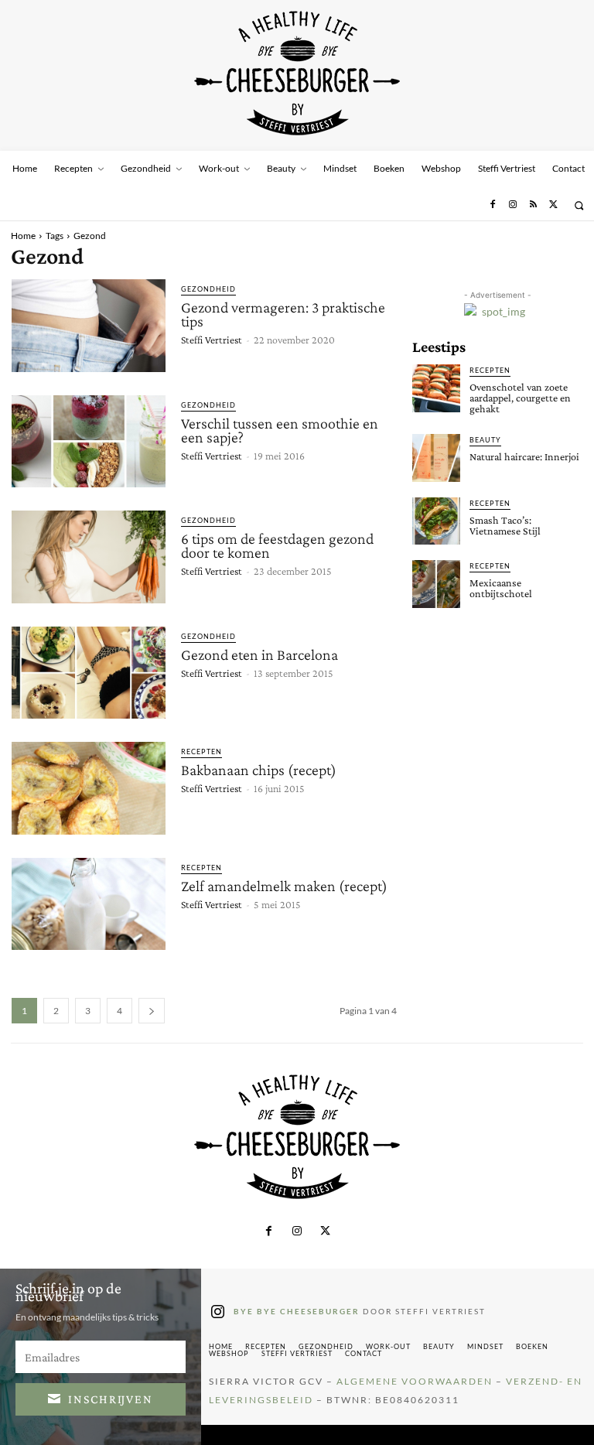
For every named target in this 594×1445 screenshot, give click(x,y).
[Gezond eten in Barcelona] (89, 673)
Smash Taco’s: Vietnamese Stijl (505, 525)
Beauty (485, 440)
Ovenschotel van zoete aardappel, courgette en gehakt (520, 398)
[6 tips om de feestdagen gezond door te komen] (89, 557)
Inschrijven (110, 1399)
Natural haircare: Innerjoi (524, 456)
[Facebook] (492, 205)
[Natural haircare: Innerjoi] (436, 458)
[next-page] (151, 1010)
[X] (554, 205)
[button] (579, 205)
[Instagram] (513, 205)
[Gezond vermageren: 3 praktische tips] (89, 325)
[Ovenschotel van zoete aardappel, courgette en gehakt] (436, 388)
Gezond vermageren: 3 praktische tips (283, 314)
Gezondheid (208, 289)
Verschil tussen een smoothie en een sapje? (279, 430)
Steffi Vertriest (211, 339)
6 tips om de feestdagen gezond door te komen (277, 545)
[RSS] (533, 205)
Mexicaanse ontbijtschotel (500, 588)
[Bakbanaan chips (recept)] (89, 788)
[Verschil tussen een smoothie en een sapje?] (89, 441)
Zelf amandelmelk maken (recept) (284, 885)
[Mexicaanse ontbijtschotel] (436, 584)
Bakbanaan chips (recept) (258, 769)
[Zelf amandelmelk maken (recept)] (89, 904)
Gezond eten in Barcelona (259, 654)
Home (23, 235)
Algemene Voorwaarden (414, 1381)
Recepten (201, 751)
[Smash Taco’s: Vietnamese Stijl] (436, 521)
